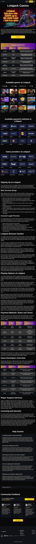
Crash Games (21, 86)
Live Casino (13, 86)
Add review (29, 499)
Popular (4, 86)
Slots (30, 86)
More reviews (18, 520)
